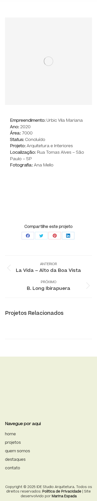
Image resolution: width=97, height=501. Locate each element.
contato (12, 468)
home (10, 434)
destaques (15, 459)
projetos (13, 442)
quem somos (17, 451)
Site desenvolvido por (56, 494)
